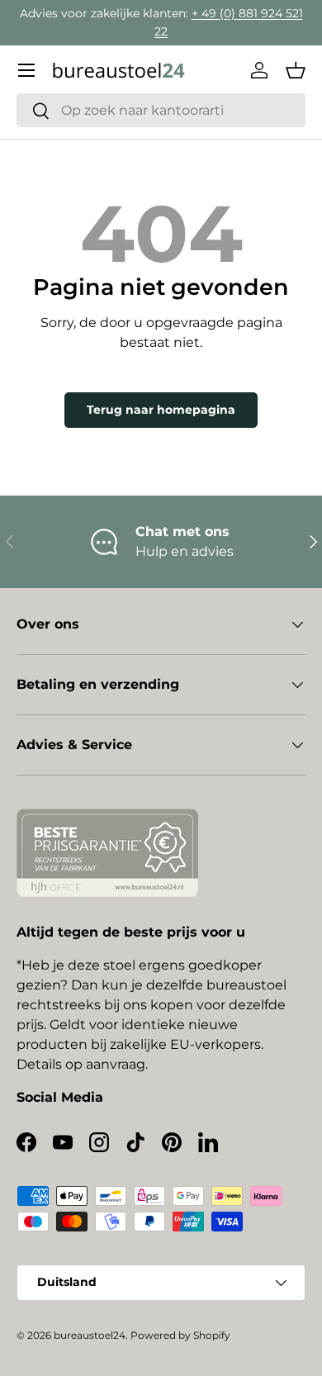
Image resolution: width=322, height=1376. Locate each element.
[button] (295, 70)
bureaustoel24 (89, 1335)
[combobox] (161, 110)
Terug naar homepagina (161, 409)
